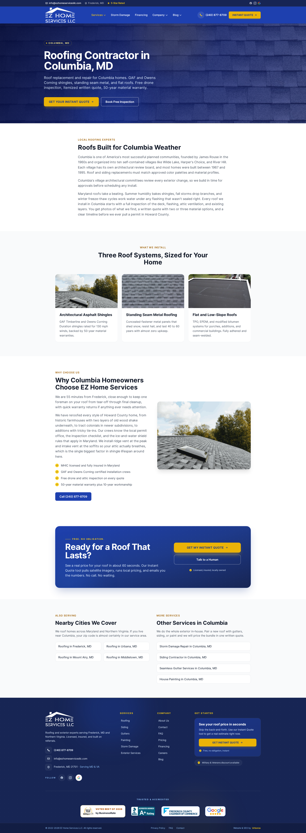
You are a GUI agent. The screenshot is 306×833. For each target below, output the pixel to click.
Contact (180, 828)
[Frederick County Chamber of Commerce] (181, 811)
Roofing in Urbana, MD (121, 646)
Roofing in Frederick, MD (75, 646)
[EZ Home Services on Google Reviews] (79, 778)
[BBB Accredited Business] (143, 811)
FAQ (171, 828)
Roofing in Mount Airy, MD (76, 657)
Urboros (256, 828)
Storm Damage (120, 15)
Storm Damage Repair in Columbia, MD (186, 646)
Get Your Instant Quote (69, 102)
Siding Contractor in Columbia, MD (183, 657)
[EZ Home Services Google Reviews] (259, 3)
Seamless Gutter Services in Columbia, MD (188, 668)
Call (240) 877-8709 (73, 496)
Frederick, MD (96, 3)
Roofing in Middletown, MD (124, 657)
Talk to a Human (207, 559)
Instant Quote (242, 14)
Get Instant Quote (225, 742)
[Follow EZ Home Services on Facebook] (250, 3)
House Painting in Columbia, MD (181, 679)
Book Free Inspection (120, 102)
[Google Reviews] (215, 811)
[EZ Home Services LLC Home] (60, 15)
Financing (141, 15)
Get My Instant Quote (205, 547)
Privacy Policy (158, 828)
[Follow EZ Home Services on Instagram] (255, 3)
